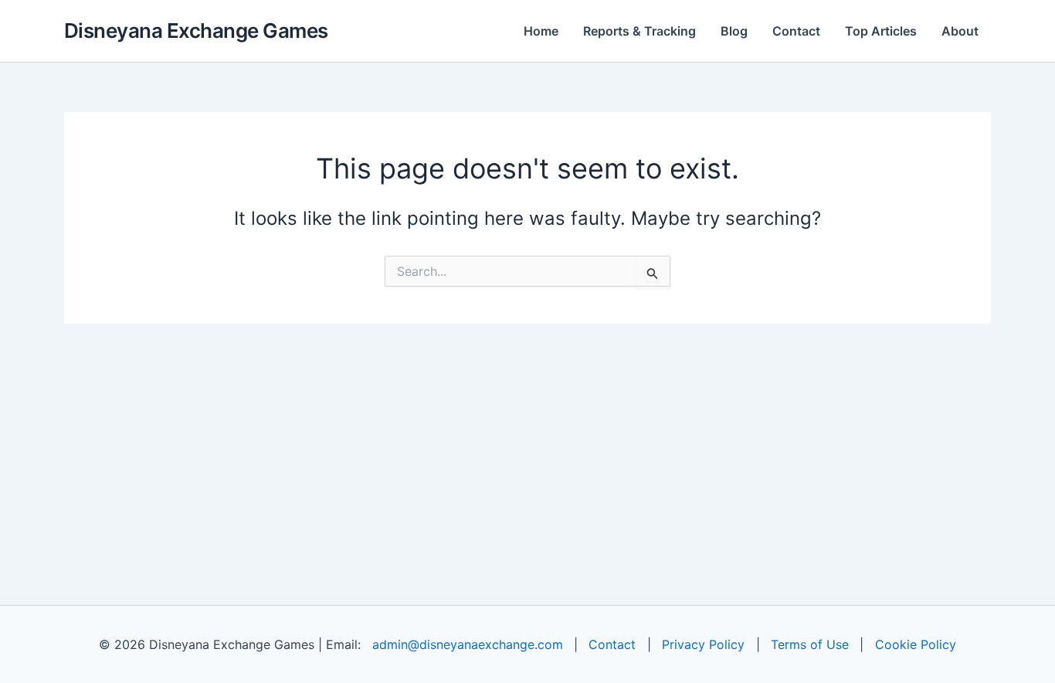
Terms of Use (810, 644)
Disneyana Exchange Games (196, 30)
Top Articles (881, 31)
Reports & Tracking (639, 31)
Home (541, 31)
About (960, 31)
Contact (796, 31)
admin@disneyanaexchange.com (467, 644)
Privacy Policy (703, 644)
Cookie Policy (915, 644)
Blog (734, 31)
